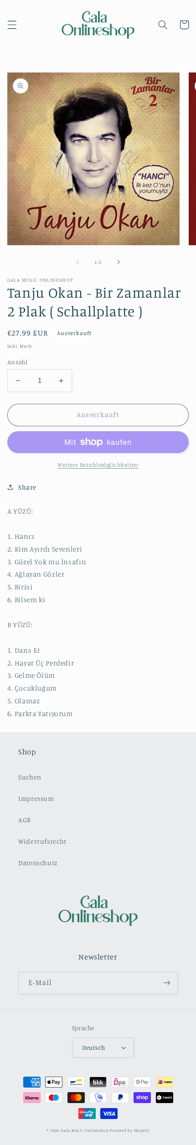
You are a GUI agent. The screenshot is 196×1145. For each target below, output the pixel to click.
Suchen (29, 777)
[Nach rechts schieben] (118, 263)
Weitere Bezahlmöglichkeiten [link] (97, 464)
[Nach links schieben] (77, 263)
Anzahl (17, 362)
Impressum (36, 798)
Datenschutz (38, 862)
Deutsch (93, 1047)
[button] (11, 24)
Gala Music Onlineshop (84, 1130)
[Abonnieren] (166, 983)
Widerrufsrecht (42, 841)
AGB (24, 820)
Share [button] (27, 487)
